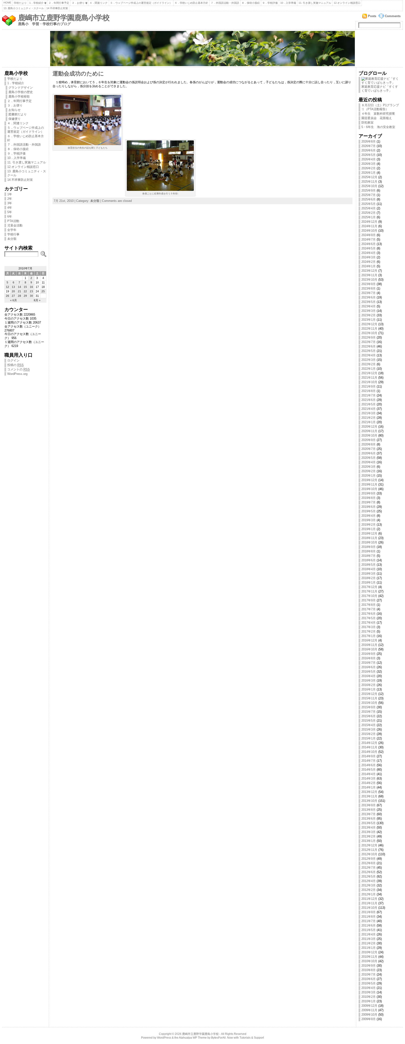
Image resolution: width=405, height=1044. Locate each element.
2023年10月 (369, 279)
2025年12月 (369, 177)
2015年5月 (368, 720)
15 (25, 287)
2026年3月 (368, 164)
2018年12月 (369, 533)
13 (13, 287)
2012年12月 (369, 845)
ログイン (13, 360)
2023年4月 (368, 306)
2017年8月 (368, 605)
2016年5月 (368, 671)
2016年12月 (369, 640)
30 (31, 295)
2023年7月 (368, 293)
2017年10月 (369, 596)
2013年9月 (368, 805)
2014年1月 (368, 787)
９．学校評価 (270, 2)
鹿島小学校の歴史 (20, 92)
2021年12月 (369, 373)
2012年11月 (369, 850)
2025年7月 (368, 195)
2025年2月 (368, 213)
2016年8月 (368, 658)
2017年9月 (368, 600)
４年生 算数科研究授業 (378, 113)
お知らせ (14, 110)
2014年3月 (368, 778)
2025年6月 (368, 199)
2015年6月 (368, 716)
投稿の (15, 365)
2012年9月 (368, 858)
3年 (9, 203)
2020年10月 (369, 435)
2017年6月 (368, 613)
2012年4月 (368, 881)
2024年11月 (369, 226)
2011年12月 (369, 899)
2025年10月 (369, 186)
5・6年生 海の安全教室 (378, 127)
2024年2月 (368, 262)
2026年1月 (368, 172)
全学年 (11, 230)
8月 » (37, 300)
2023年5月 (368, 302)
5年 (9, 212)
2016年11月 (369, 645)
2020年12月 (369, 426)
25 (43, 291)
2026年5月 (368, 155)
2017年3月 (368, 627)
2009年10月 (369, 1014)
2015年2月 (368, 734)
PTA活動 (13, 221)
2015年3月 (368, 729)
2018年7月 (368, 556)
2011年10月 (369, 907)
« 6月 (13, 300)
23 (31, 291)
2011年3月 (368, 939)
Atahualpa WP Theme (193, 1037)
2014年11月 (369, 747)
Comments (393, 16)
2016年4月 (368, 676)
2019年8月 (368, 498)
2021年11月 (369, 377)
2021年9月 (368, 386)
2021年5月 (368, 404)
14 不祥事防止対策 (57, 8)
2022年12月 (369, 324)
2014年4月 (368, 774)
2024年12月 (369, 221)
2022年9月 (368, 337)
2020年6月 (368, 453)
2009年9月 (368, 1019)
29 (25, 295)
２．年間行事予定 (59, 2)
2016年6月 (368, 667)
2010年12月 (369, 952)
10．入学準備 (288, 2)
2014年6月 (368, 765)
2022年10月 (369, 333)
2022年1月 (368, 368)
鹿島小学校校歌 (19, 96)
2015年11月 (369, 698)
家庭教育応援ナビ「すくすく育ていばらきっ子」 (379, 88)
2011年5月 (368, 930)
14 (19, 287)
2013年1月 (368, 841)
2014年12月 (369, 743)
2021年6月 (368, 400)
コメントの (18, 369)
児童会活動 (14, 225)
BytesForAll (218, 1037)
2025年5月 (368, 204)
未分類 (11, 239)
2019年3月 (368, 520)
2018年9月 (368, 547)
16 (31, 287)
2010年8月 (368, 970)
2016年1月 (368, 689)
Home (7, 2)
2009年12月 (369, 1005)
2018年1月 (368, 582)
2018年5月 (368, 564)
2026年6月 (368, 150)
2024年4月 (368, 253)
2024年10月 (369, 230)
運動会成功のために (78, 74)
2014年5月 (368, 769)
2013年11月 (369, 796)
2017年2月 (368, 631)
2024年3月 (368, 257)
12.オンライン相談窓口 (347, 2)
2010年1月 (368, 1001)
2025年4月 (368, 208)
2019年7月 (368, 502)
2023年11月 (369, 275)
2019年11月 (369, 484)
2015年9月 (368, 707)
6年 (9, 216)
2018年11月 (369, 538)
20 (13, 291)
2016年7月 (368, 662)
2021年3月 (368, 413)
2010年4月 (368, 988)
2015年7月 (368, 711)
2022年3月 (368, 360)
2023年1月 (368, 319)
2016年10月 (369, 649)
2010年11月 (369, 956)
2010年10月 (369, 961)
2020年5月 (368, 458)
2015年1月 (368, 738)
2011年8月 (368, 916)
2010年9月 (368, 965)
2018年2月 (368, 578)
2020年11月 (369, 431)
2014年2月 (368, 783)
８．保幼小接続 (251, 2)
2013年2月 (368, 836)
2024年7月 (368, 239)
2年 (9, 198)
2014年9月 (368, 756)
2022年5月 (368, 351)
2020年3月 (368, 466)
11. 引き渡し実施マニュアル (315, 2)
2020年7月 (368, 449)
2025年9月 (368, 190)
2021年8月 (368, 391)
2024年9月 (368, 235)
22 (25, 291)
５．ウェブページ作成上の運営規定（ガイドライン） (141, 2)
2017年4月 (368, 622)
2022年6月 (368, 346)
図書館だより (17, 114)
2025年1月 (368, 217)
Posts (372, 16)
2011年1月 (368, 948)
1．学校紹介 (36, 2)
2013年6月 (368, 818)
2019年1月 (368, 529)
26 (7, 295)
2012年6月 (368, 872)
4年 (9, 207)
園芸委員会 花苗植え (376, 118)
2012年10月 (369, 854)
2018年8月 (368, 551)
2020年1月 (368, 475)
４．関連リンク (99, 2)
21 (19, 291)
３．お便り (78, 2)
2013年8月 (368, 809)
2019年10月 (369, 489)
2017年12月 (369, 587)
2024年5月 (368, 248)
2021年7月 (368, 395)
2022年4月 (368, 355)
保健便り (14, 119)
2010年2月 (368, 997)
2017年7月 (368, 609)
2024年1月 (368, 266)
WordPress (164, 1037)
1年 (9, 194)
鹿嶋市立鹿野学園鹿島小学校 (63, 18)
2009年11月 (369, 1010)
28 (19, 295)
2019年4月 (368, 515)
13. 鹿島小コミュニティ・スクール (24, 8)
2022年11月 (369, 328)
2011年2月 (368, 943)
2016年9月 (368, 654)
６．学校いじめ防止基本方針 (191, 2)
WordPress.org (17, 374)
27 (13, 295)
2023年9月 (368, 284)
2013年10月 (369, 801)
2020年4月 (368, 462)
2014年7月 (368, 760)
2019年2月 (368, 524)
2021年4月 (368, 409)
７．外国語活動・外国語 (225, 2)
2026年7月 (368, 146)
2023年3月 (368, 311)
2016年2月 (368, 685)
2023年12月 (369, 270)
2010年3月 (368, 992)
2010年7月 (368, 974)
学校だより (20, 2)
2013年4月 (368, 827)
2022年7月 (368, 342)
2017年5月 (368, 618)
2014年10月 (369, 752)
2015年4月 (368, 725)
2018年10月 (369, 542)
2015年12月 (369, 694)
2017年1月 (368, 636)
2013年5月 (368, 823)
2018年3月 (368, 573)
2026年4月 (368, 159)
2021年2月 (368, 417)
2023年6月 (368, 297)
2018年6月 (368, 560)
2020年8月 (368, 444)
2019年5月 (368, 511)
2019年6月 (368, 507)
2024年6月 (368, 244)
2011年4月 (368, 934)
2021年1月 (368, 422)
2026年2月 (368, 168)
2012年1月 (368, 894)
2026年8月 (368, 141)
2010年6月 (368, 979)
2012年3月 (368, 885)
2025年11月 (369, 181)
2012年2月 (368, 890)
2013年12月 (369, 792)
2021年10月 (369, 382)
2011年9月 (368, 912)
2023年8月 (368, 288)
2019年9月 (368, 493)
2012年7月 (368, 867)
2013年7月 (368, 814)
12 (7, 287)
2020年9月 (368, 440)
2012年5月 (368, 876)
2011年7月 (368, 921)
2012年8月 (368, 863)
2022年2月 (368, 364)
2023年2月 (368, 315)
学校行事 (13, 234)
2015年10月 (369, 703)
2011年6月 (368, 925)
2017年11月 (369, 591)
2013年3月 (368, 832)
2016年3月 (368, 680)
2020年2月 (368, 471)
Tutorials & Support (252, 1037)
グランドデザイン (20, 87)
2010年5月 (368, 983)
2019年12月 (369, 480)
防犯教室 (367, 122)
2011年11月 (369, 903)
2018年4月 (368, 569)
